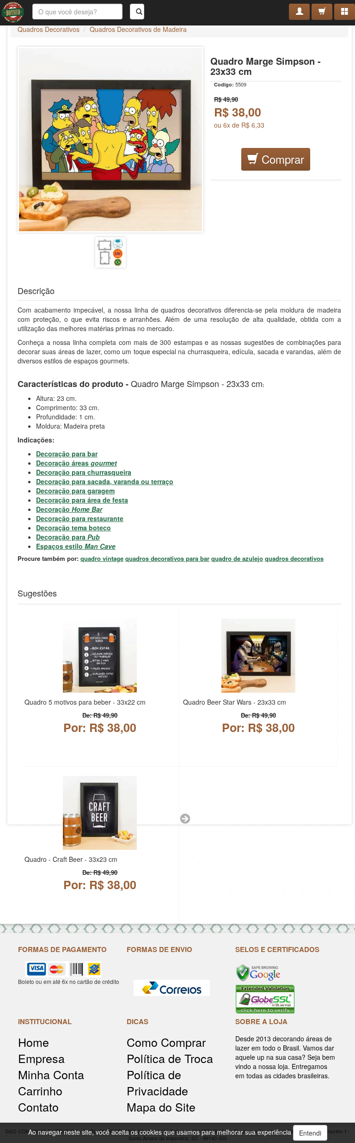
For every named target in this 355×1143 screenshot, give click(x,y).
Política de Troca (170, 1058)
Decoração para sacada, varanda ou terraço (104, 481)
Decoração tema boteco (73, 527)
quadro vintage (101, 558)
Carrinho (40, 1090)
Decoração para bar (67, 453)
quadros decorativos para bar (167, 558)
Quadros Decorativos (49, 29)
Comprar (281, 159)
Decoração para (68, 536)
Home (33, 1042)
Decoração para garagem (75, 490)
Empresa (41, 1058)
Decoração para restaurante (79, 518)
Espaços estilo (76, 546)
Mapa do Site (161, 1107)
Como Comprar (166, 1042)
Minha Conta (51, 1074)
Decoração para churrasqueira (83, 472)
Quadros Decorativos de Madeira (138, 29)
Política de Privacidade (157, 1082)
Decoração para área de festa (82, 499)
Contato (38, 1107)
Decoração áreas (76, 462)
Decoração (69, 509)
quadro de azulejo (237, 558)
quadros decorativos (294, 558)
